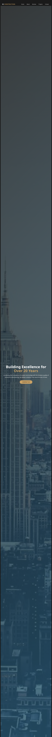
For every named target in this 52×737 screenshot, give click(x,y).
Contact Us (26, 382)
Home (22, 4)
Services (34, 4)
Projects (41, 4)
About (28, 4)
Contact (47, 4)
